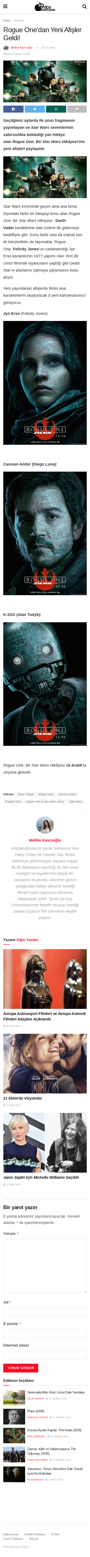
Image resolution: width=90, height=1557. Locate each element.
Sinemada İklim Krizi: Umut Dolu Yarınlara (56, 1392)
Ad (7, 1302)
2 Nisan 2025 (55, 1480)
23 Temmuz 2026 (61, 1460)
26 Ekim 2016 (13, 1026)
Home (6, 20)
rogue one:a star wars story (45, 801)
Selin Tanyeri (35, 1398)
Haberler (19, 20)
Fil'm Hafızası (35, 1480)
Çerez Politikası (13, 1538)
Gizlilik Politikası (35, 1534)
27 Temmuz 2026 (61, 1417)
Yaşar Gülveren (37, 1460)
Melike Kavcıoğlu (22, 47)
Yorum (11, 1233)
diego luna (46, 794)
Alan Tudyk (26, 794)
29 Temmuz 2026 (57, 1398)
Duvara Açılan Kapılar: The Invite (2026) (54, 1430)
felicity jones (67, 794)
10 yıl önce (48, 47)
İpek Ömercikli (36, 1436)
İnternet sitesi (16, 1345)
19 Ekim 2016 (13, 1105)
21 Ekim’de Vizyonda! (22, 1098)
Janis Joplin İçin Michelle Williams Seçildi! (41, 1177)
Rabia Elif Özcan (37, 1417)
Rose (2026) (35, 1411)
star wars (75, 801)
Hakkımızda (11, 1534)
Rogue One (13, 801)
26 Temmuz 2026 (59, 1436)
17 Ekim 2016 (13, 1184)
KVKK (55, 1534)
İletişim (33, 1538)
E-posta (12, 1324)
